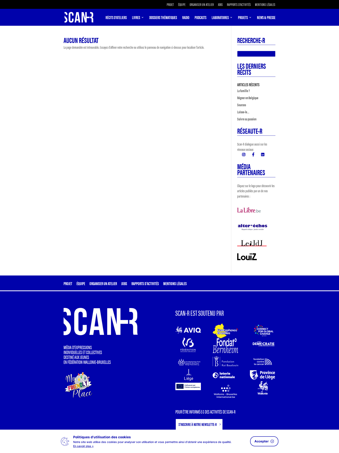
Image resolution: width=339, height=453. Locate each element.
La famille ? (243, 90)
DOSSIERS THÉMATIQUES (163, 18)
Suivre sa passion (246, 119)
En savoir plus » (83, 446)
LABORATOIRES (220, 18)
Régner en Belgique (247, 97)
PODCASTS (200, 18)
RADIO (185, 18)
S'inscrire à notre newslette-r (198, 424)
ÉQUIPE (182, 5)
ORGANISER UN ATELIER (202, 5)
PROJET (170, 5)
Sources (241, 104)
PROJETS (243, 18)
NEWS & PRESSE (266, 18)
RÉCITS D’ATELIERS (116, 18)
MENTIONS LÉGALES (265, 5)
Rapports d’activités (239, 5)
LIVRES (136, 18)
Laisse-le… (243, 111)
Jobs (220, 5)
